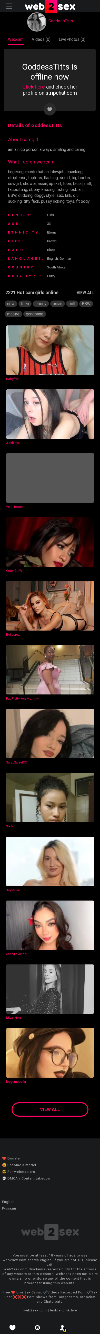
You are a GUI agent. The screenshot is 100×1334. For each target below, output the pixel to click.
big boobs (81, 177)
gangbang (34, 314)
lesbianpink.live (63, 1310)
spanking (74, 171)
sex (59, 195)
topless (35, 177)
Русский (9, 1208)
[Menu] (9, 6)
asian (42, 183)
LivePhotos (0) (72, 39)
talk (68, 195)
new (11, 303)
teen (67, 183)
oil (75, 195)
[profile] (62, 1327)
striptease (17, 177)
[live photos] (37, 1327)
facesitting (17, 189)
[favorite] (12, 1327)
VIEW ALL (86, 292)
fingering (16, 171)
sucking (15, 201)
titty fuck (31, 201)
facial (78, 183)
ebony (34, 189)
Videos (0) (41, 39)
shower (29, 183)
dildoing (25, 195)
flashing (51, 177)
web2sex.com (35, 1310)
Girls (50, 215)
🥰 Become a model (19, 1165)
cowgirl (14, 183)
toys (70, 201)
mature (13, 314)
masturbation (37, 171)
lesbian (76, 189)
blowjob (58, 171)
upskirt (55, 183)
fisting (62, 189)
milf (87, 183)
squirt (65, 177)
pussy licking (53, 201)
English (8, 1202)
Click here (33, 87)
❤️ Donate (11, 1158)
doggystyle (44, 195)
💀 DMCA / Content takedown (27, 1178)
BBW (12, 195)
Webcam (16, 39)
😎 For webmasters (18, 1172)
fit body (83, 201)
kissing (48, 189)
